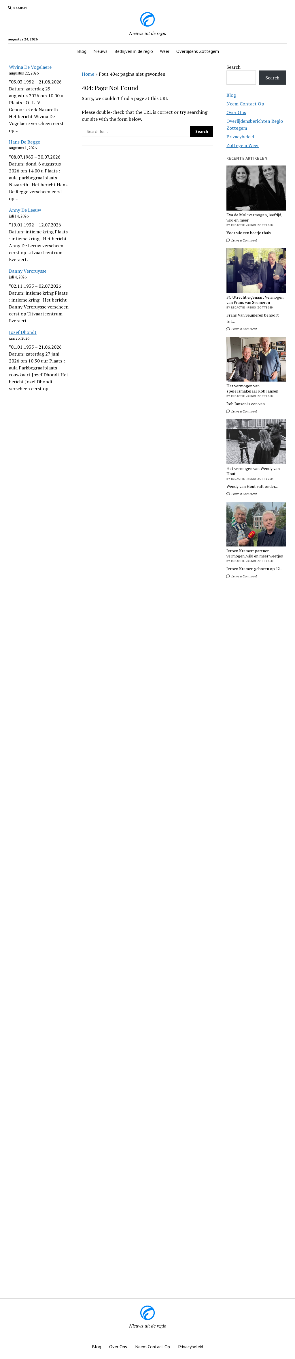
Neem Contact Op (245, 104)
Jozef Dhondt (23, 332)
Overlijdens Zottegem (197, 51)
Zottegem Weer (242, 145)
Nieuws (100, 51)
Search (233, 67)
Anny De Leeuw (25, 210)
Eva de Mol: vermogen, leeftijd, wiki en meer (254, 217)
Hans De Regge (24, 142)
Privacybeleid (240, 136)
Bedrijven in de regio (133, 51)
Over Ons (236, 112)
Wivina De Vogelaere (30, 67)
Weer (164, 51)
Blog (81, 51)
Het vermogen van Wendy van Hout (253, 471)
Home (88, 74)
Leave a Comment (243, 240)
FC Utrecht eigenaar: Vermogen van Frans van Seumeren (254, 300)
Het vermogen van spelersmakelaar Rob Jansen (252, 388)
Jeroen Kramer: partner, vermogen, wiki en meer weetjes (254, 553)
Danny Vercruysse (27, 271)
